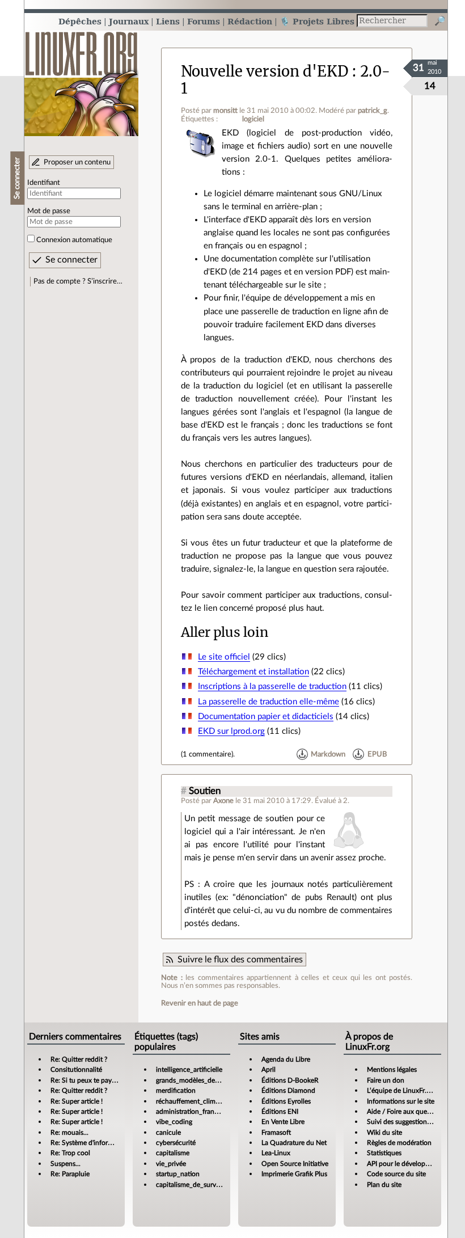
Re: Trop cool (70, 1153)
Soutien (205, 791)
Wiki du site (384, 1132)
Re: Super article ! (76, 1101)
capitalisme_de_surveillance (197, 1184)
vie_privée (171, 1163)
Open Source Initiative (294, 1163)
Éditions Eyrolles (286, 1101)
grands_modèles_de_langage (198, 1080)
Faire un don (385, 1080)
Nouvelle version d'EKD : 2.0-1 (285, 79)
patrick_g (372, 110)
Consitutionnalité (76, 1069)
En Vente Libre (283, 1121)
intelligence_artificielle (189, 1069)
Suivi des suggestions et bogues (413, 1121)
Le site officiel (224, 657)
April (268, 1069)
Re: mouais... (69, 1132)
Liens (168, 21)
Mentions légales (392, 1069)
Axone (223, 800)
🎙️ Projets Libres (317, 21)
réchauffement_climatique (195, 1101)
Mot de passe (48, 211)
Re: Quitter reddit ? (78, 1059)
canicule (168, 1132)
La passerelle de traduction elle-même (268, 702)
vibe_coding (174, 1121)
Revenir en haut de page (199, 1003)
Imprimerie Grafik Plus (294, 1174)
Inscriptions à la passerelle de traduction (272, 686)
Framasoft (276, 1132)
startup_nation (178, 1174)
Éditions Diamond (288, 1090)
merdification (176, 1090)
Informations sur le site (400, 1101)
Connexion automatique (74, 239)
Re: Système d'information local (97, 1142)
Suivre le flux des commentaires (240, 959)
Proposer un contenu (77, 162)
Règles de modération (399, 1142)
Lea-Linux (275, 1153)
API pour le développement (407, 1163)
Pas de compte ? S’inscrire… (77, 281)
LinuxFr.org (81, 78)
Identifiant (43, 182)
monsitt (225, 110)
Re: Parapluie (70, 1174)
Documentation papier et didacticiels (265, 716)
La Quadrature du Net (294, 1142)
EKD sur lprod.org (231, 731)
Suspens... (65, 1163)
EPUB (377, 754)
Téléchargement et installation (253, 671)
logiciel (253, 119)
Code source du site (396, 1174)
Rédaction (249, 21)
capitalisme (172, 1153)
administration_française (192, 1111)
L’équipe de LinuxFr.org (401, 1090)
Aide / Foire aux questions (406, 1111)
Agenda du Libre (285, 1059)
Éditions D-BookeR (290, 1080)
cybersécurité (176, 1142)
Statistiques (384, 1153)
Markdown (328, 754)
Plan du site (384, 1184)
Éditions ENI (279, 1111)
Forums (203, 21)
